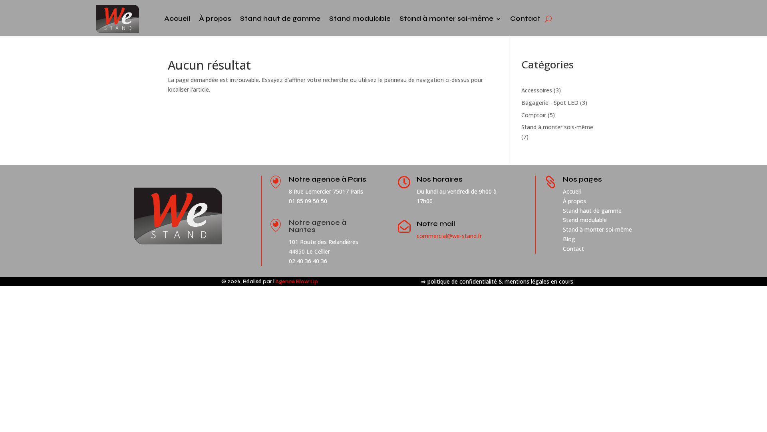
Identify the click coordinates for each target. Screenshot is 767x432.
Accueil (177, 18)
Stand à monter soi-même (446, 18)
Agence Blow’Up (296, 281)
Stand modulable (360, 18)
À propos (215, 18)
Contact (525, 18)
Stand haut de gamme (280, 18)
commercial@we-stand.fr (449, 236)
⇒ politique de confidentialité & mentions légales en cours (497, 281)
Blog (569, 239)
